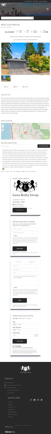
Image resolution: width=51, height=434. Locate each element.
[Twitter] (41, 399)
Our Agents (30, 208)
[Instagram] (38, 399)
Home (2, 171)
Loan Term (15, 318)
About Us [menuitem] (11, 409)
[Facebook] (31, 399)
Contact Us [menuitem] (11, 407)
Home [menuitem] (10, 402)
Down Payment (17, 327)
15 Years (29, 318)
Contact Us (19, 210)
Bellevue (18, 171)
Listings (7, 171)
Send (19, 300)
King (14, 171)
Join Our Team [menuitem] (13, 414)
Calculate (20, 341)
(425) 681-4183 (28, 1)
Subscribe (20, 248)
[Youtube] (34, 399)
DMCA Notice (27, 425)
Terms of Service (20, 306)
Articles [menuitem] (10, 417)
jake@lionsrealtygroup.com (14, 385)
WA (11, 171)
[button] (32, 18)
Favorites (36, 1)
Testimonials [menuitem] (12, 412)
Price (14, 322)
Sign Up (45, 1)
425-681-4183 (19, 202)
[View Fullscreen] (3, 130)
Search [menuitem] (10, 404)
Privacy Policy (15, 243)
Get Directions (43, 146)
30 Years (23, 318)
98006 (23, 171)
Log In (41, 1)
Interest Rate (16, 333)
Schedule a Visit (32, 261)
